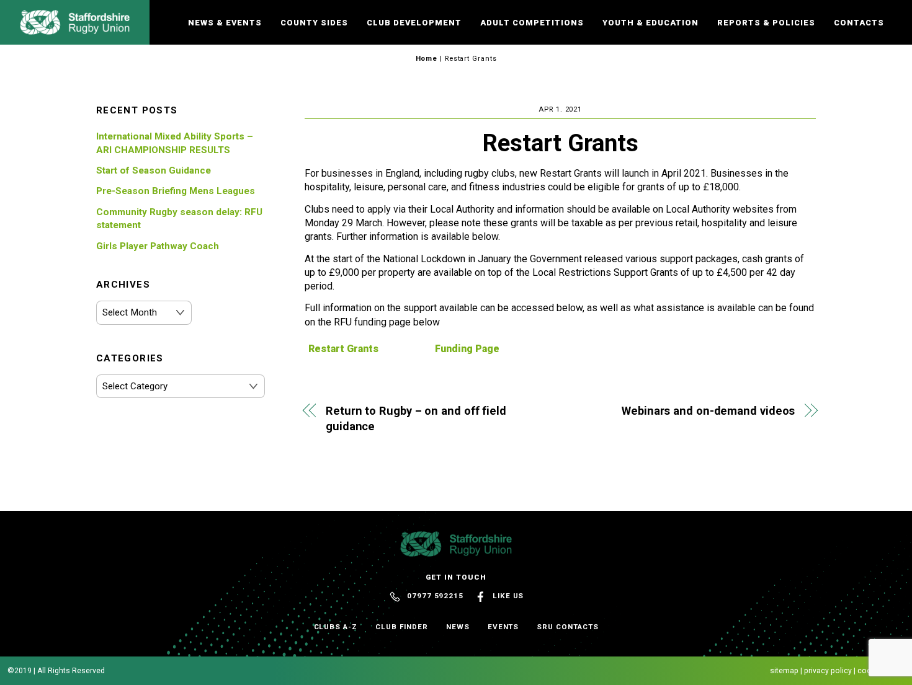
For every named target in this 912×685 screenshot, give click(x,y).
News (458, 626)
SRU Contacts (567, 626)
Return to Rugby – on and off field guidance (416, 418)
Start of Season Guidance (153, 170)
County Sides (314, 22)
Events (503, 626)
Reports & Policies (766, 22)
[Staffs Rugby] (75, 29)
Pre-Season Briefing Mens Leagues (175, 191)
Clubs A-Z (335, 626)
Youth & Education (650, 22)
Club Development (414, 22)
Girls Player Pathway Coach (157, 246)
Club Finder (401, 626)
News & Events (225, 22)
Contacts (859, 22)
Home (427, 59)
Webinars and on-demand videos (708, 410)
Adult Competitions (532, 22)
